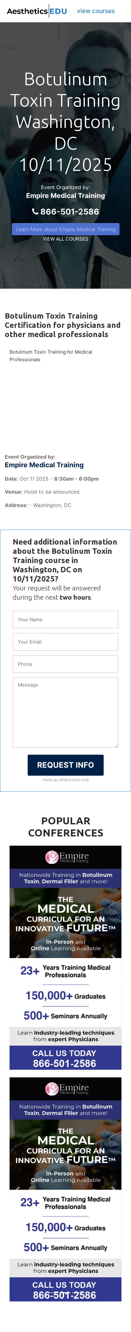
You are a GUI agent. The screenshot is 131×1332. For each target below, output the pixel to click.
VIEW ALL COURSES (65, 239)
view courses (96, 11)
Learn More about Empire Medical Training (65, 229)
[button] (18, 958)
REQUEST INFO (65, 765)
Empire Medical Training (65, 196)
